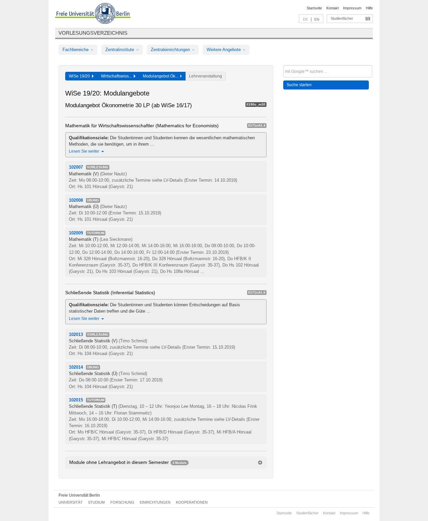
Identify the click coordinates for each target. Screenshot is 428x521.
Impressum (352, 8)
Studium (96, 502)
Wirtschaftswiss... (117, 76)
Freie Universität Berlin (79, 495)
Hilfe (369, 8)
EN (316, 19)
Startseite (314, 8)
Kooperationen (192, 502)
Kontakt (332, 8)
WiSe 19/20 (80, 76)
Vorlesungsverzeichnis (93, 33)
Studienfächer (342, 18)
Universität (71, 502)
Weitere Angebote (224, 49)
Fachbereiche (76, 49)
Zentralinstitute (120, 49)
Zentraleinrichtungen (171, 49)
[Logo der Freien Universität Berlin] (92, 14)
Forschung (122, 502)
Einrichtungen (155, 502)
